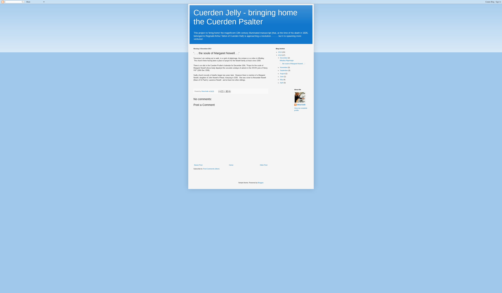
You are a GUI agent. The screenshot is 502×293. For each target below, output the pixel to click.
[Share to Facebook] (227, 91)
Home (231, 165)
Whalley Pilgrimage (287, 60)
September (284, 70)
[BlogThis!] (222, 91)
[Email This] (219, 91)
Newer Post (198, 165)
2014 (280, 52)
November (284, 67)
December (284, 58)
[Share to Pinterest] (229, 91)
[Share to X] (224, 91)
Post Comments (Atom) (211, 169)
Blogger (260, 183)
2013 (280, 55)
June (282, 77)
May (281, 80)
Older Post (263, 165)
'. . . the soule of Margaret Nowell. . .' (292, 64)
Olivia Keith (301, 105)
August (282, 74)
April (282, 83)
